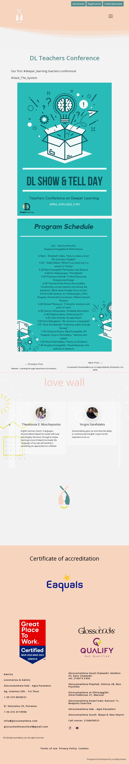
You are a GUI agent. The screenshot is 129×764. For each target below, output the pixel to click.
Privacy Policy (68, 748)
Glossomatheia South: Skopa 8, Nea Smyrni (96, 714)
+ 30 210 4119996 (15, 712)
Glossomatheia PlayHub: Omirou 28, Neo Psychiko (94, 685)
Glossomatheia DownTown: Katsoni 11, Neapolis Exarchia (93, 702)
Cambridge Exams (113, 3)
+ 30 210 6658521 (15, 697)
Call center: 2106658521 (84, 720)
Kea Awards (78, 3)
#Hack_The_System (24, 78)
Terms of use (49, 748)
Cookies (84, 748)
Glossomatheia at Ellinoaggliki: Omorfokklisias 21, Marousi (88, 693)
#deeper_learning (35, 71)
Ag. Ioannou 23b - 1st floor (21, 691)
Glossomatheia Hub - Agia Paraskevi (27, 685)
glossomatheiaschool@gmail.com (26, 726)
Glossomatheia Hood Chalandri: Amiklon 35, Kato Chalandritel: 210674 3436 (94, 676)
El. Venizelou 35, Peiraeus (20, 706)
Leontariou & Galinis (17, 680)
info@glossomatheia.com (20, 720)
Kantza (8, 674)
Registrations (94, 3)
